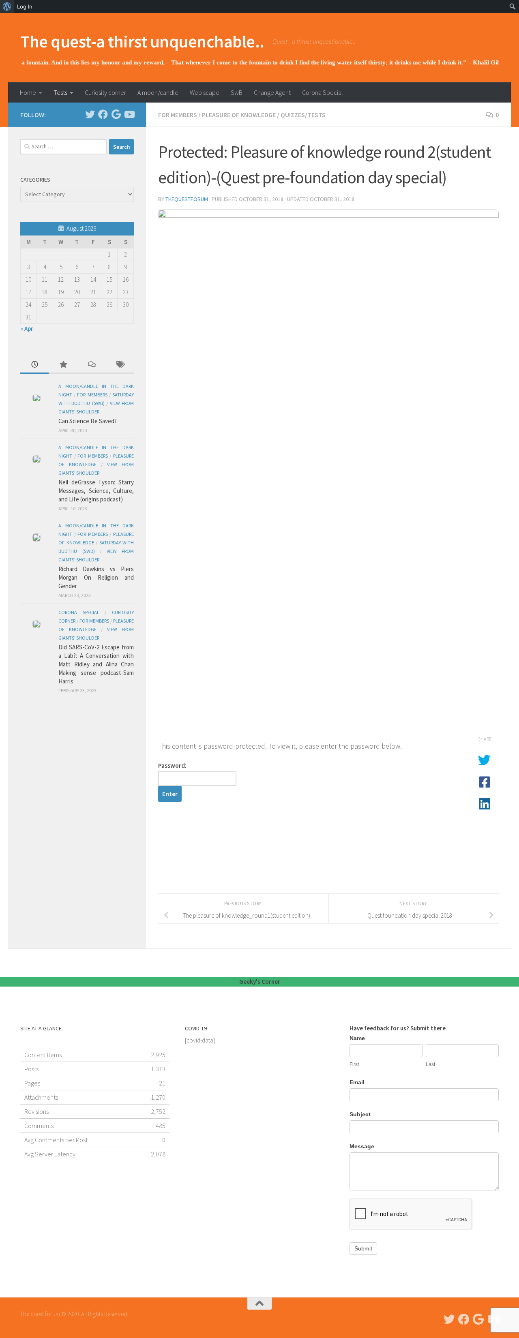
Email (357, 1082)
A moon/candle (157, 92)
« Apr (26, 328)
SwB (236, 92)
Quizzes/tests (303, 115)
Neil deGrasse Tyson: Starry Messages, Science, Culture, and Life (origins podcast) (96, 490)
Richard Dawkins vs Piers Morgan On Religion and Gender (96, 577)
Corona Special (322, 92)
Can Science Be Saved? (87, 421)
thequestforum (186, 199)
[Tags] (119, 365)
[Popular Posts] (63, 365)
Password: (172, 765)
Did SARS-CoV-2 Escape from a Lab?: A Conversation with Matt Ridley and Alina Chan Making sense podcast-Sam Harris (96, 664)
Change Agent (272, 92)
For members (177, 115)
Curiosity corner (105, 92)
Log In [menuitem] (24, 6)
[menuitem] (7, 6)
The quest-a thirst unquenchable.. (142, 41)
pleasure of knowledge (239, 115)
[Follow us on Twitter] (90, 114)
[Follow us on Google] (116, 114)
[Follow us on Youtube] (129, 114)
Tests (60, 92)
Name (357, 1038)
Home (28, 92)
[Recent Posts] (34, 365)
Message (362, 1146)
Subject (360, 1114)
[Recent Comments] (91, 365)
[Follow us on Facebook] (103, 114)
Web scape (204, 92)
